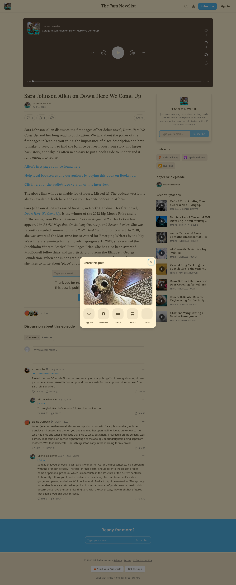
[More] (147, 313)
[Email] (118, 313)
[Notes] (132, 313)
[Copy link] (89, 313)
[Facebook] (103, 313)
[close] (151, 262)
